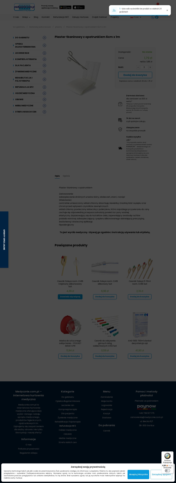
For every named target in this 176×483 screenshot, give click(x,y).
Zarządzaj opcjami (161, 474)
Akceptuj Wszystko (138, 474)
